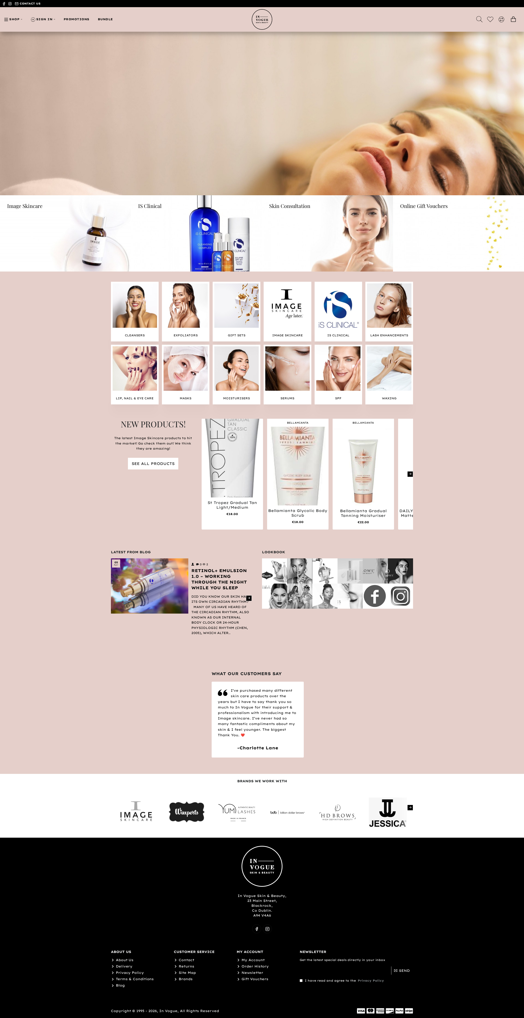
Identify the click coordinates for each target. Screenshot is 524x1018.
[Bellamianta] (299, 596)
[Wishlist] (491, 19)
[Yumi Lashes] (350, 596)
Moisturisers (236, 398)
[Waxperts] (274, 571)
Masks (185, 398)
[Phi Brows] (400, 571)
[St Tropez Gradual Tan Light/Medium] (232, 458)
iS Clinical (338, 335)
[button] (252, 189)
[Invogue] (299, 571)
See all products (153, 463)
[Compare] (502, 19)
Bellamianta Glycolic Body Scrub (297, 513)
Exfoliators (186, 335)
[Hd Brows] (375, 571)
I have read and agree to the (344, 980)
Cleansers (135, 335)
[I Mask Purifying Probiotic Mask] (325, 596)
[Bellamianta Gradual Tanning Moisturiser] (363, 466)
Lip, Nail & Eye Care (135, 398)
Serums (287, 398)
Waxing (389, 398)
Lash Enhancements (389, 335)
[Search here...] (479, 19)
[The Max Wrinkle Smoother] (350, 571)
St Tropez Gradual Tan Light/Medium (232, 505)
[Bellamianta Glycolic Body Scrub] (298, 466)
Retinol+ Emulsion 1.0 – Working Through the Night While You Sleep (219, 579)
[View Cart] (513, 19)
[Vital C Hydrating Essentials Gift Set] (325, 571)
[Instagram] (400, 596)
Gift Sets (236, 335)
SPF (338, 398)
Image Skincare (287, 335)
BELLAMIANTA (297, 422)
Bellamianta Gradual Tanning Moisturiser (363, 513)
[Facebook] (375, 596)
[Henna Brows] (274, 596)
